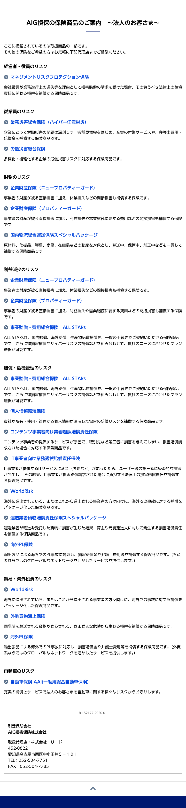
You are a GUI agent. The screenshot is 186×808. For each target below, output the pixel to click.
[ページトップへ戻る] (93, 789)
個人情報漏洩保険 (27, 411)
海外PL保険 (21, 544)
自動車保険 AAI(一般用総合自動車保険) (49, 682)
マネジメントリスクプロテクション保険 (49, 77)
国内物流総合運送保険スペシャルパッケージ (54, 235)
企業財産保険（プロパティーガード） (47, 208)
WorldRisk (21, 491)
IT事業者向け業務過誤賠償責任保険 (45, 458)
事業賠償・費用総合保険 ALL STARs (48, 327)
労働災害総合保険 (27, 149)
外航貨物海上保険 (27, 616)
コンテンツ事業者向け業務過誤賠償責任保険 (54, 432)
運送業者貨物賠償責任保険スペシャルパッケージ (58, 518)
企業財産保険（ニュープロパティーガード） (54, 188)
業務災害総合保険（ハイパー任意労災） (49, 122)
